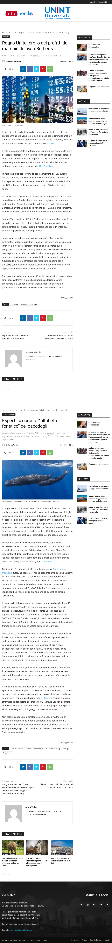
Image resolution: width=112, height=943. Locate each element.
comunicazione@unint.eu (21, 930)
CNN (51, 143)
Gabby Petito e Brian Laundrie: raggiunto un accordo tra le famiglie (98, 121)
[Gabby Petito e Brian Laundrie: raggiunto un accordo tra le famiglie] (82, 120)
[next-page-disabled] (8, 390)
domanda (14, 304)
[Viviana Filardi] (4, 61)
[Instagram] (87, 904)
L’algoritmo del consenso (99, 87)
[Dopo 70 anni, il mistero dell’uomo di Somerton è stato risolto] (82, 132)
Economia (13, 32)
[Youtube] (94, 904)
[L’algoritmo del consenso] (82, 88)
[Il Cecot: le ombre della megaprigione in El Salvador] (82, 143)
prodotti (24, 304)
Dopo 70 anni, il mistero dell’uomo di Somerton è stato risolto (98, 132)
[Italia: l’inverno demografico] (82, 47)
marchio (33, 304)
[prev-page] (4, 390)
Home (4, 32)
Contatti (106, 940)
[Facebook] (30, 69)
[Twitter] (36, 69)
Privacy (85, 940)
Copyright (75, 940)
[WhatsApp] (50, 69)
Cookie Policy (95, 940)
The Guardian (46, 166)
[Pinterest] (43, 69)
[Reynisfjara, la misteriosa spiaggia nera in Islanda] (82, 111)
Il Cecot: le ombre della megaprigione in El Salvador (98, 143)
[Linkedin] (23, 69)
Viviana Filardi (14, 61)
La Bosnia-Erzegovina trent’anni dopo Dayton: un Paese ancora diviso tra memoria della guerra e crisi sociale (99, 59)
